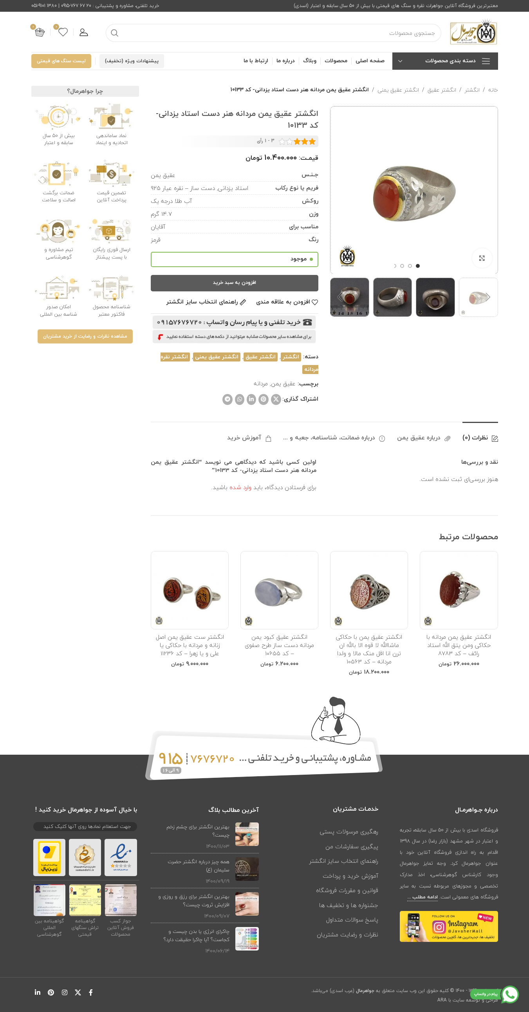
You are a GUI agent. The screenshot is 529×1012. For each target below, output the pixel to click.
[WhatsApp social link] (239, 399)
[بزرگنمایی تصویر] (482, 258)
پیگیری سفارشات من (351, 846)
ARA (442, 1000)
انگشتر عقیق (442, 90)
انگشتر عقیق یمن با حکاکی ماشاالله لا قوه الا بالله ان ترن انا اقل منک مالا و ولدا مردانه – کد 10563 (369, 649)
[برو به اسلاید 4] (394, 266)
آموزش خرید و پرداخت (350, 876)
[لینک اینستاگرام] (64, 993)
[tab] (480, 434)
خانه (493, 90)
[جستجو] (115, 33)
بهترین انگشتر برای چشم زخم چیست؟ (197, 830)
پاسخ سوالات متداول (352, 919)
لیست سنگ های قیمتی (61, 61)
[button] (488, 297)
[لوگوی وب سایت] (473, 31)
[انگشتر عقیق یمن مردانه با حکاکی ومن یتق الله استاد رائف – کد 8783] (458, 590)
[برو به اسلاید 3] (402, 266)
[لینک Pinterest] (263, 399)
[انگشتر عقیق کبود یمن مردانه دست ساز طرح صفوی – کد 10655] (279, 590)
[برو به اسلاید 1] (418, 266)
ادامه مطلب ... (422, 897)
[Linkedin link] (251, 399)
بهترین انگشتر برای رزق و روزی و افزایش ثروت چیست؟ (193, 900)
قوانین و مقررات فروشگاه (347, 890)
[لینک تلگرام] (227, 399)
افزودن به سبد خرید (234, 282)
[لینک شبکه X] (276, 399)
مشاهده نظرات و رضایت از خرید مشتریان (85, 336)
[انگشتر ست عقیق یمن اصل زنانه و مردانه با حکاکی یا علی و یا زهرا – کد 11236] (189, 590)
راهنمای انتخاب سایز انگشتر (343, 861)
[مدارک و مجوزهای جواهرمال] (121, 900)
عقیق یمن (283, 383)
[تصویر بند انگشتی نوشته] (247, 836)
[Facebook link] (91, 993)
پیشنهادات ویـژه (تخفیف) (132, 61)
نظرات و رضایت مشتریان (347, 934)
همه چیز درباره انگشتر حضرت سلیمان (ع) (198, 865)
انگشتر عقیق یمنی (398, 90)
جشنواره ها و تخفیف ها (348, 905)
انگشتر (472, 90)
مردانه (261, 383)
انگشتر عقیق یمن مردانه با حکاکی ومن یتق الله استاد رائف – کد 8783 (458, 645)
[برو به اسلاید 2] (410, 266)
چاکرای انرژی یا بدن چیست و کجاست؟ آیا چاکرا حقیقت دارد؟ (196, 935)
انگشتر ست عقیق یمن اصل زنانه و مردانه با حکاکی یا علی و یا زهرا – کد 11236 (190, 645)
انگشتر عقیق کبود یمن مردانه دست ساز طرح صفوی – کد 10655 (279, 645)
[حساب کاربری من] (84, 32)
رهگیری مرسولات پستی (349, 831)
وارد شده (240, 487)
